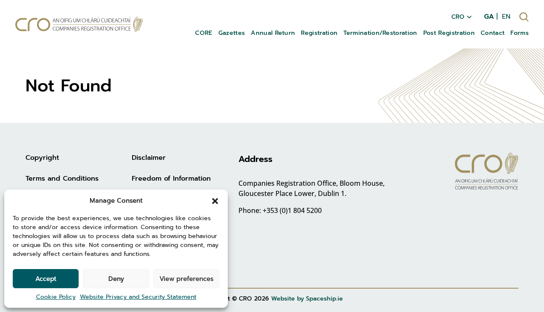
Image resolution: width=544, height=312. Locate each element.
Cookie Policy (56, 296)
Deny (116, 279)
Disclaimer (149, 158)
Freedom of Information (171, 178)
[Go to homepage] (79, 24)
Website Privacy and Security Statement (138, 296)
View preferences (186, 279)
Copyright (42, 158)
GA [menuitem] (489, 16)
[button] (215, 200)
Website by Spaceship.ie (307, 298)
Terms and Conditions (62, 178)
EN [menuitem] (506, 16)
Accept (46, 279)
